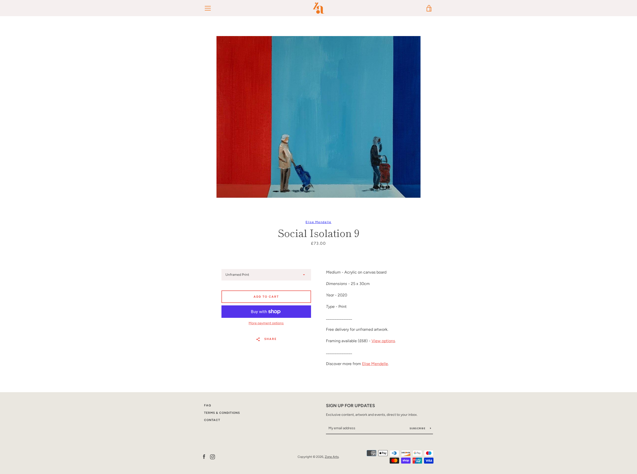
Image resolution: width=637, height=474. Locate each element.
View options (383, 340)
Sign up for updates (350, 405)
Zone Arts (332, 457)
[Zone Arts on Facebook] (204, 456)
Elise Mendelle (318, 222)
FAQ (207, 405)
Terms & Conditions (222, 413)
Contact (212, 420)
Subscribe (418, 428)
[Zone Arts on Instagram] (212, 456)
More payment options (266, 323)
